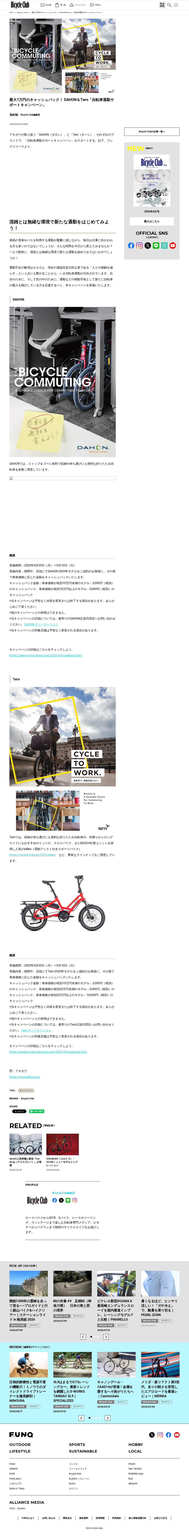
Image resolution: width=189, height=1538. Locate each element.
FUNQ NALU (15, 1478)
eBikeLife (132, 1483)
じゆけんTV (15, 1483)
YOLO (12, 1508)
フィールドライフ (78, 1469)
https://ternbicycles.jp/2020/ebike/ (32, 855)
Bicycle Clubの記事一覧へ (152, 131)
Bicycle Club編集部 (63, 1193)
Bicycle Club (22, 12)
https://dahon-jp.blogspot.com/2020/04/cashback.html (45, 655)
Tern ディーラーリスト (36, 1030)
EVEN (12, 1473)
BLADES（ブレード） (79, 1478)
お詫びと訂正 (160, 1518)
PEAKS (131, 1464)
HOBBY (135, 1444)
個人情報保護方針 (137, 1518)
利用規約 (116, 1518)
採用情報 (100, 1518)
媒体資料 (83, 1518)
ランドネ (73, 1464)
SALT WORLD (135, 1469)
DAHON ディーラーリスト (41, 624)
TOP (11, 12)
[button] (83, 1337)
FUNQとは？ (28, 1518)
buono (72, 1483)
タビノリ (73, 1488)
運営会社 (67, 1518)
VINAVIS (13, 1469)
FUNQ (12, 1464)
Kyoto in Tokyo (16, 1488)
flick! (130, 1478)
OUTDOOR (19, 1444)
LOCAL (135, 1451)
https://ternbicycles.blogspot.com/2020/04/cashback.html (48, 1052)
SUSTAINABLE (83, 1451)
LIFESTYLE (19, 1451)
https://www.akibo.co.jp (24, 1077)
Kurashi (21, 1508)
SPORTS (33, 1325)
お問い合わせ (48, 1518)
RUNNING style (135, 1473)
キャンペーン (26, 1090)
